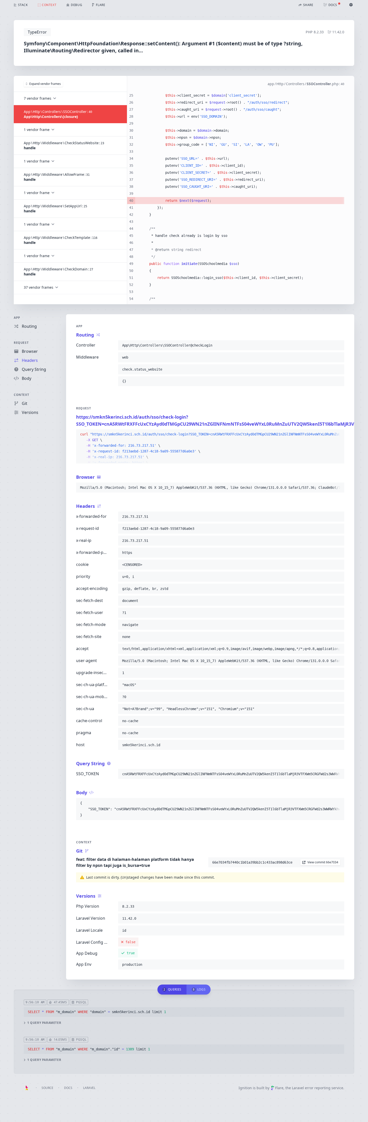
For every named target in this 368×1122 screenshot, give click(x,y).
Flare (279, 1087)
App (17, 317)
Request (21, 343)
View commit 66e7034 (322, 862)
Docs (68, 1088)
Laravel (89, 1088)
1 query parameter (44, 1023)
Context (21, 395)
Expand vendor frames (45, 84)
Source (47, 1088)
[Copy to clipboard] (338, 345)
